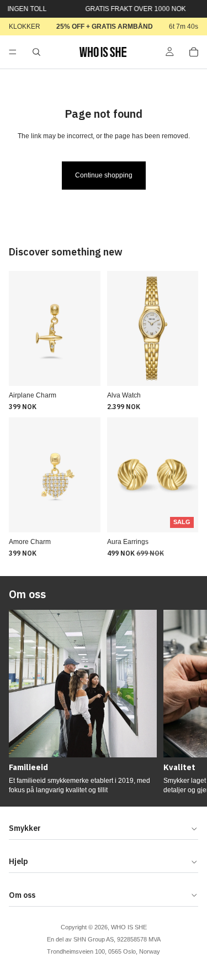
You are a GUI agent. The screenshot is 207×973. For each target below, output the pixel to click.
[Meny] (12, 52)
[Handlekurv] (194, 52)
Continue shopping (103, 175)
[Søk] (36, 52)
